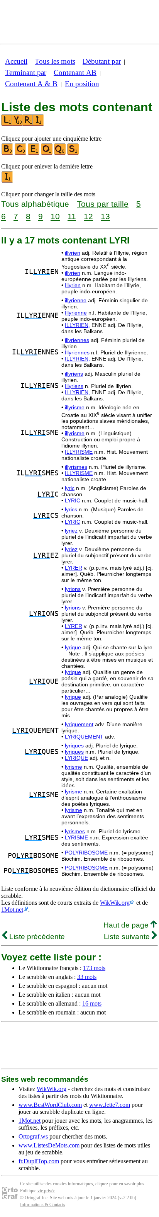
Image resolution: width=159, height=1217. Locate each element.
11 (72, 216)
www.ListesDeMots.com (49, 1145)
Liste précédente (36, 937)
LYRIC (72, 500)
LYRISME (76, 837)
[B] (7, 153)
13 (105, 216)
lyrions (73, 589)
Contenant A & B (31, 84)
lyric (69, 488)
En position (82, 84)
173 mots (94, 968)
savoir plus (134, 1183)
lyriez (71, 531)
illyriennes (77, 340)
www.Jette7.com (109, 1104)
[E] (34, 153)
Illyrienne (76, 313)
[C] (20, 153)
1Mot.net (12, 909)
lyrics (71, 509)
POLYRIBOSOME (86, 852)
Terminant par (25, 72)
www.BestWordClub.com (50, 1104)
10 (55, 216)
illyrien (72, 253)
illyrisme (75, 407)
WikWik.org (115, 902)
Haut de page (127, 925)
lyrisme (73, 767)
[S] (73, 153)
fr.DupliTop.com (39, 1161)
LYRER (73, 568)
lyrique (73, 647)
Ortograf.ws (33, 1136)
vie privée (46, 1190)
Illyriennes (77, 352)
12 (88, 216)
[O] (47, 153)
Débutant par (102, 61)
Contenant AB (75, 72)
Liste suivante (128, 937)
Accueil (16, 61)
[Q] (60, 153)
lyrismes (75, 831)
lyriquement (79, 724)
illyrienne (75, 300)
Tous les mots (55, 61)
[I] (7, 181)
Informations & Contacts (42, 1204)
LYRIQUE (76, 758)
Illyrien (73, 285)
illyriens (74, 374)
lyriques (74, 745)
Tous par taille (103, 203)
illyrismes (76, 467)
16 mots (91, 1003)
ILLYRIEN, (77, 325)
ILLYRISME (79, 452)
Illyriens (74, 386)
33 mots (86, 977)
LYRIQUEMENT (84, 737)
